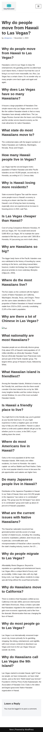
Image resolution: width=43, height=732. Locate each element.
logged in (17, 709)
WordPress (29, 729)
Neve (11, 729)
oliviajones (8, 38)
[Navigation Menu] (38, 6)
